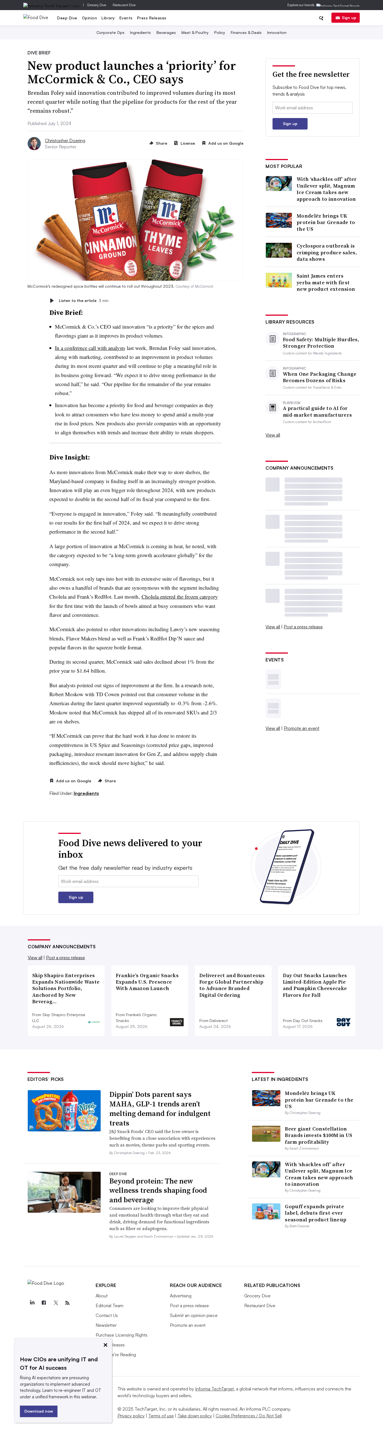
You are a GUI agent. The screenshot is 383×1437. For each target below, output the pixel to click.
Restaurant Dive (124, 5)
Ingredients (140, 32)
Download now (38, 1411)
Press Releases (152, 17)
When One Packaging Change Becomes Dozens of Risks (320, 377)
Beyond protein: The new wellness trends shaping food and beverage (158, 1190)
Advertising (181, 1295)
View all (273, 435)
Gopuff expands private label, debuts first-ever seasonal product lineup (315, 1213)
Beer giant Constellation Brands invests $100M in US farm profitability (318, 1135)
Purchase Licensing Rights (121, 1335)
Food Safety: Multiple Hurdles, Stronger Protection (321, 342)
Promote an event (301, 728)
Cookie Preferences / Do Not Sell (249, 1415)
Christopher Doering (65, 140)
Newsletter (106, 1325)
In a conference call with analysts (90, 347)
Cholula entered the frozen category (180, 596)
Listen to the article (84, 300)
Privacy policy (131, 1415)
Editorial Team (109, 1305)
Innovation (277, 32)
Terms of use (161, 1415)
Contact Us (107, 1315)
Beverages (166, 32)
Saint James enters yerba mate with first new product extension (326, 282)
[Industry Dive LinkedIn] (32, 1303)
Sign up (349, 17)
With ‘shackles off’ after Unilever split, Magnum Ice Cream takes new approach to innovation (327, 189)
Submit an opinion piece (194, 1315)
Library (108, 17)
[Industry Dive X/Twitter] (55, 1303)
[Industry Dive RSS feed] (67, 1303)
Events (126, 17)
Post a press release (303, 626)
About (102, 1295)
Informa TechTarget (214, 1389)
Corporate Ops (110, 32)
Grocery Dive (96, 5)
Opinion (89, 17)
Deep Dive (67, 17)
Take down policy (194, 1415)
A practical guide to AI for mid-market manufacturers (317, 411)
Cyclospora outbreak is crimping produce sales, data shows (327, 252)
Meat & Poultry (195, 32)
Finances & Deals (246, 32)
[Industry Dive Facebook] (44, 1303)
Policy (219, 32)
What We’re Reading (116, 1354)
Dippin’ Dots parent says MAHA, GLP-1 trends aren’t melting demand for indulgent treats (160, 1108)
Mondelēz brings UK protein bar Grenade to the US (326, 222)
